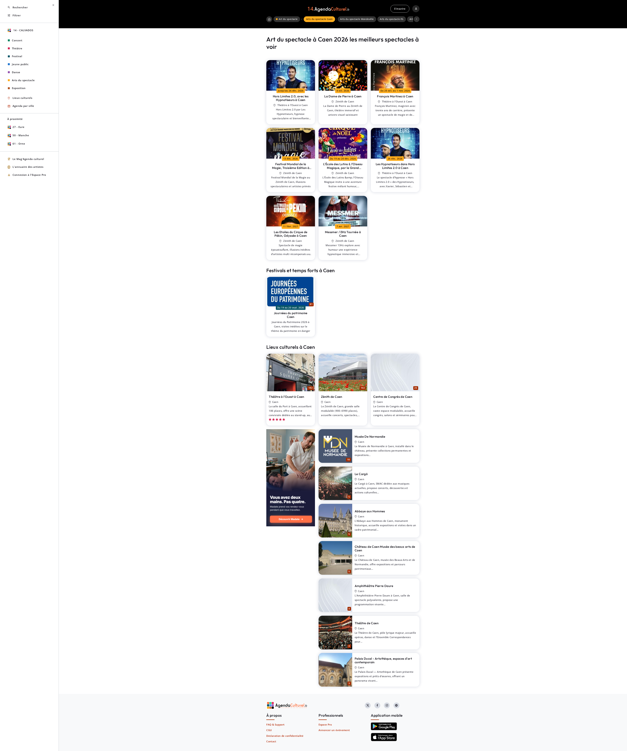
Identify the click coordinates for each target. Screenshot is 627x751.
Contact (271, 741)
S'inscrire (399, 8)
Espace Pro (325, 724)
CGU (269, 730)
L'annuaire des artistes (25, 167)
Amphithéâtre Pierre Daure (374, 586)
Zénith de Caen (331, 397)
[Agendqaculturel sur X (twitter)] (368, 705)
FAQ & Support (275, 724)
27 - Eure (18, 127)
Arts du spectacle (23, 80)
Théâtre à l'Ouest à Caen (286, 397)
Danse (16, 72)
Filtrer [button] (14, 15)
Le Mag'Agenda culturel (25, 159)
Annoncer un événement (334, 730)
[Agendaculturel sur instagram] (387, 705)
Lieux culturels (19, 98)
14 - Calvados (23, 30)
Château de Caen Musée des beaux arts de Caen (385, 548)
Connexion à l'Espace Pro (26, 175)
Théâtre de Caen (366, 623)
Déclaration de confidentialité (284, 735)
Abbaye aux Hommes (370, 511)
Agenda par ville (20, 106)
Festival (17, 56)
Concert (17, 40)
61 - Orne (19, 143)
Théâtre (17, 48)
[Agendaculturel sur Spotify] (396, 705)
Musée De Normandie (370, 436)
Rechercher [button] (17, 7)
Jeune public (20, 64)
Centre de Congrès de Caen (392, 397)
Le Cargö (361, 474)
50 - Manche (21, 135)
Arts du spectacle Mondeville (357, 19)
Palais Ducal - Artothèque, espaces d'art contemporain (383, 660)
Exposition (19, 88)
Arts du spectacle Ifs (391, 19)
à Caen (290, 98)
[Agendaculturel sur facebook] (377, 705)
